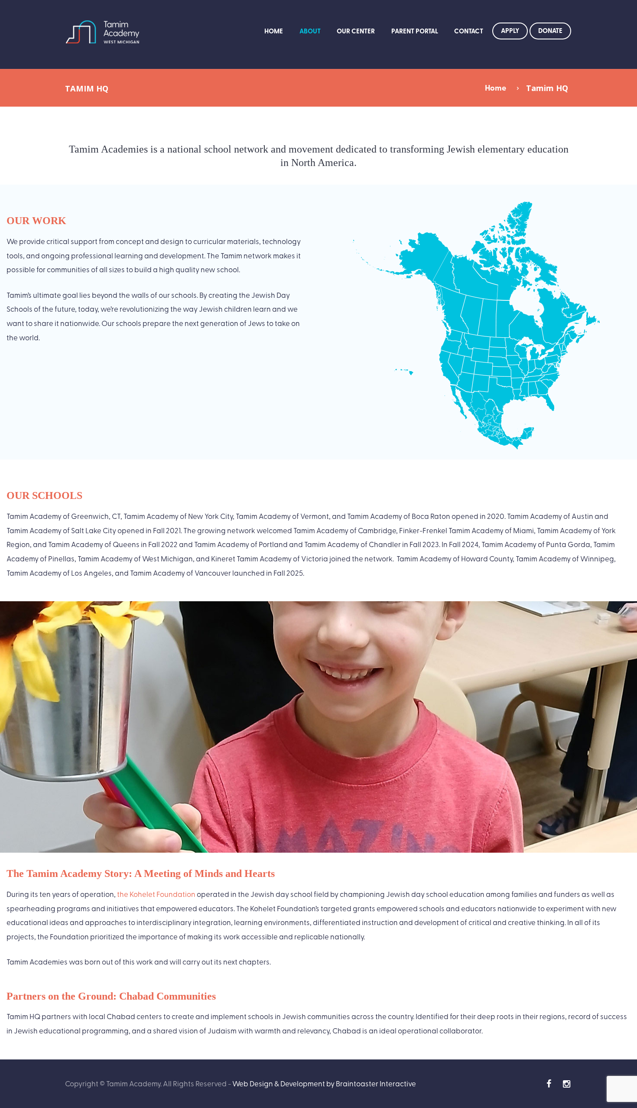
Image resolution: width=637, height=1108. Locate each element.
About (310, 31)
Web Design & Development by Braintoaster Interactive (324, 1083)
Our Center (356, 31)
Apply (510, 30)
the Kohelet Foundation (156, 894)
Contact (468, 31)
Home (273, 31)
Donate (550, 30)
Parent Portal (414, 31)
